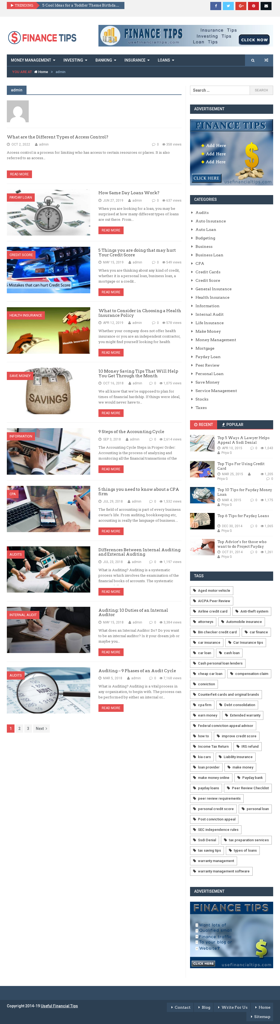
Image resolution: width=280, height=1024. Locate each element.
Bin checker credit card (217, 632)
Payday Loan (21, 197)
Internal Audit (23, 615)
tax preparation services (249, 840)
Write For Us (234, 1007)
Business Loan (209, 255)
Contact (183, 1007)
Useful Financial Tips (59, 1006)
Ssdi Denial (207, 840)
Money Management (31, 60)
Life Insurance (210, 323)
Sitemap (262, 1016)
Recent (205, 424)
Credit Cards (208, 272)
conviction (206, 684)
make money (242, 767)
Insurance (134, 60)
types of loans (245, 850)
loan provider (209, 767)
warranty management (216, 861)
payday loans (208, 788)
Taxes (201, 407)
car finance (259, 632)
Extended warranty (245, 715)
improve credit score (239, 736)
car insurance (209, 642)
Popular (234, 424)
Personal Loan (210, 374)
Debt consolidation (239, 705)
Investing (73, 60)
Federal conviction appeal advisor (225, 726)
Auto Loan (206, 229)
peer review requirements (219, 798)
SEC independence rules (218, 830)
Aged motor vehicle (214, 590)
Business (204, 246)
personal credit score (216, 809)
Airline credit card (213, 611)
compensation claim (251, 674)
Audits (16, 554)
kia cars (204, 757)
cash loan (232, 653)
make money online (213, 778)
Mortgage (205, 348)
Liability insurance (238, 757)
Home (42, 72)
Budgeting (205, 238)
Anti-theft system (254, 611)
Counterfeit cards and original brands (228, 694)
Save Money (20, 376)
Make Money (208, 331)
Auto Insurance (211, 221)
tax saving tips (209, 850)
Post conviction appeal (216, 819)
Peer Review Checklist (250, 788)
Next (40, 728)
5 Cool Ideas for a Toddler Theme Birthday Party (81, 5)
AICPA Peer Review (214, 601)
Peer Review (208, 365)
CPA (13, 494)
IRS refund (250, 746)
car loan (204, 653)
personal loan (258, 809)
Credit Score (21, 255)
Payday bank (252, 778)
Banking (103, 60)
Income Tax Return (213, 746)
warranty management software (224, 871)
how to (203, 736)
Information (21, 436)
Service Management (216, 390)
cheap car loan (210, 674)
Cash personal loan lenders (220, 663)
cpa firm (204, 705)
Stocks (202, 399)
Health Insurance (26, 315)
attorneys (205, 622)
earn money (207, 715)
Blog (206, 1007)
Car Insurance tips (248, 642)
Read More (19, 174)
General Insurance (214, 289)
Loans (164, 60)
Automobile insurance (244, 622)
